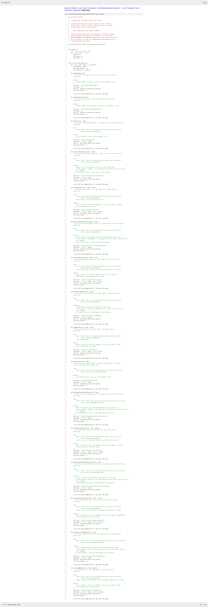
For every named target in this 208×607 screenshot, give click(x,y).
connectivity (92, 8)
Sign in (204, 2)
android (67, 8)
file (97, 14)
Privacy (14, 604)
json (205, 604)
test (85, 8)
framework (131, 8)
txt (201, 604)
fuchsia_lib (77, 10)
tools (80, 8)
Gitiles (9, 604)
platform (74, 8)
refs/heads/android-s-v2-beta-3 (109, 8)
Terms (18, 604)
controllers (68, 10)
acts (124, 8)
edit (102, 14)
